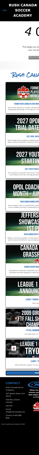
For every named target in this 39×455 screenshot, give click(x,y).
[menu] (36, 5)
